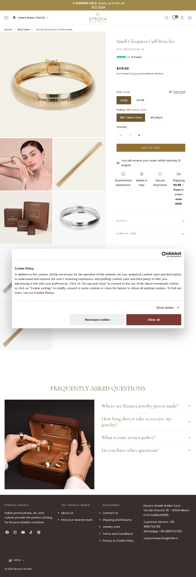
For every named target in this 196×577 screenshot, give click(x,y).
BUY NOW (98, 7)
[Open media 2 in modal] (46, 145)
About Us (67, 513)
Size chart (179, 91)
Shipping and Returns (117, 520)
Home (8, 29)
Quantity (122, 127)
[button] (6, 17)
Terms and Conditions (118, 534)
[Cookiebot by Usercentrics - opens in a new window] (164, 254)
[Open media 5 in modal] (99, 198)
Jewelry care (111, 527)
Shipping (134, 73)
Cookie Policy (44, 292)
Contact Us (110, 513)
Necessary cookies (97, 319)
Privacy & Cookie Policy (118, 541)
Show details (165, 307)
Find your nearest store (76, 520)
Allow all (154, 319)
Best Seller (24, 29)
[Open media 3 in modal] (99, 145)
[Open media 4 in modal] (46, 198)
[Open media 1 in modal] (99, 38)
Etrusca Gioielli (23, 569)
